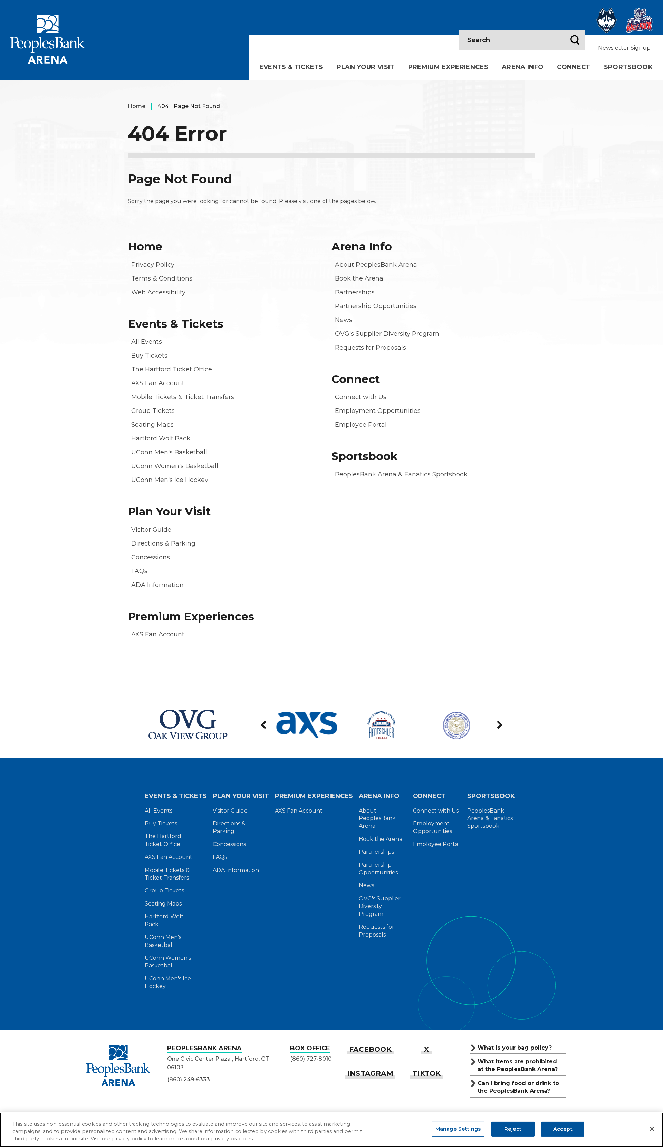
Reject (513, 1129)
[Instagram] (370, 1073)
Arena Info (523, 67)
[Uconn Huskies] (606, 20)
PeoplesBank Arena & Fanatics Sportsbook (401, 474)
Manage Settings (458, 1129)
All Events (146, 341)
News (343, 320)
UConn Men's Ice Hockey (169, 480)
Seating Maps (152, 424)
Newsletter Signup (624, 48)
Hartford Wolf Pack (160, 438)
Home (136, 106)
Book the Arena (359, 278)
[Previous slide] (264, 724)
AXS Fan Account (157, 383)
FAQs (139, 571)
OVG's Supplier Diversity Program (387, 334)
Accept (563, 1129)
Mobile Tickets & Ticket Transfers (182, 397)
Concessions (150, 557)
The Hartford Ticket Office (171, 369)
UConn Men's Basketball (169, 452)
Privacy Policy (152, 264)
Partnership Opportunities (375, 306)
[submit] (575, 40)
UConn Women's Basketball (174, 466)
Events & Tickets (291, 67)
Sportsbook (628, 67)
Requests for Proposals (370, 347)
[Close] (652, 1129)
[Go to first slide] (499, 724)
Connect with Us (360, 397)
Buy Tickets (149, 355)
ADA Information (157, 585)
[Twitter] (426, 1049)
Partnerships (355, 292)
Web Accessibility (158, 292)
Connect (573, 67)
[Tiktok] (426, 1073)
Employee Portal (361, 424)
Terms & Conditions (161, 278)
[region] (331, 1129)
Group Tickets (153, 411)
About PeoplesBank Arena (376, 264)
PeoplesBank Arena (47, 39)
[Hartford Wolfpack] (639, 20)
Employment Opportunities (378, 411)
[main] (331, 386)
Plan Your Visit (366, 67)
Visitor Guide (151, 529)
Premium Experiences (448, 67)
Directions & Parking (163, 543)
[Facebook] (370, 1049)
